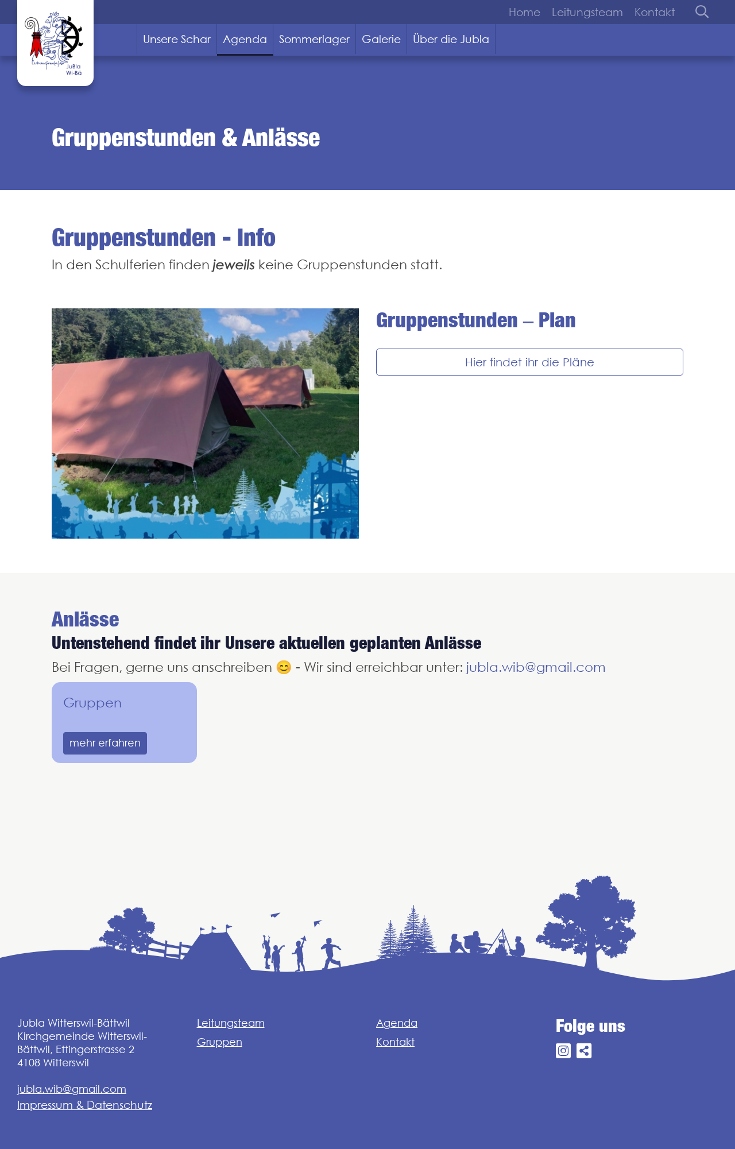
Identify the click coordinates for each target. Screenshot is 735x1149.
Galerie (381, 39)
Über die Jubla (451, 39)
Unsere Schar (177, 39)
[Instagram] (563, 1051)
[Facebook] (584, 1051)
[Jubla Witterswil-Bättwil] (55, 43)
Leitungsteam (587, 12)
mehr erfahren (105, 743)
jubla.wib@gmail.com (536, 667)
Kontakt (655, 12)
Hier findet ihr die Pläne (529, 362)
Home (524, 12)
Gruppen (92, 702)
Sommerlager (314, 39)
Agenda (245, 39)
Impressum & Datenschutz (84, 1104)
